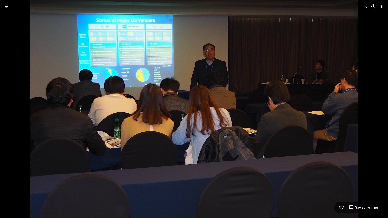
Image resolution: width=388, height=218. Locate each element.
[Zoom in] (365, 6)
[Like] (341, 207)
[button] (11, 109)
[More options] (381, 6)
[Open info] (373, 6)
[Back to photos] (6, 6)
